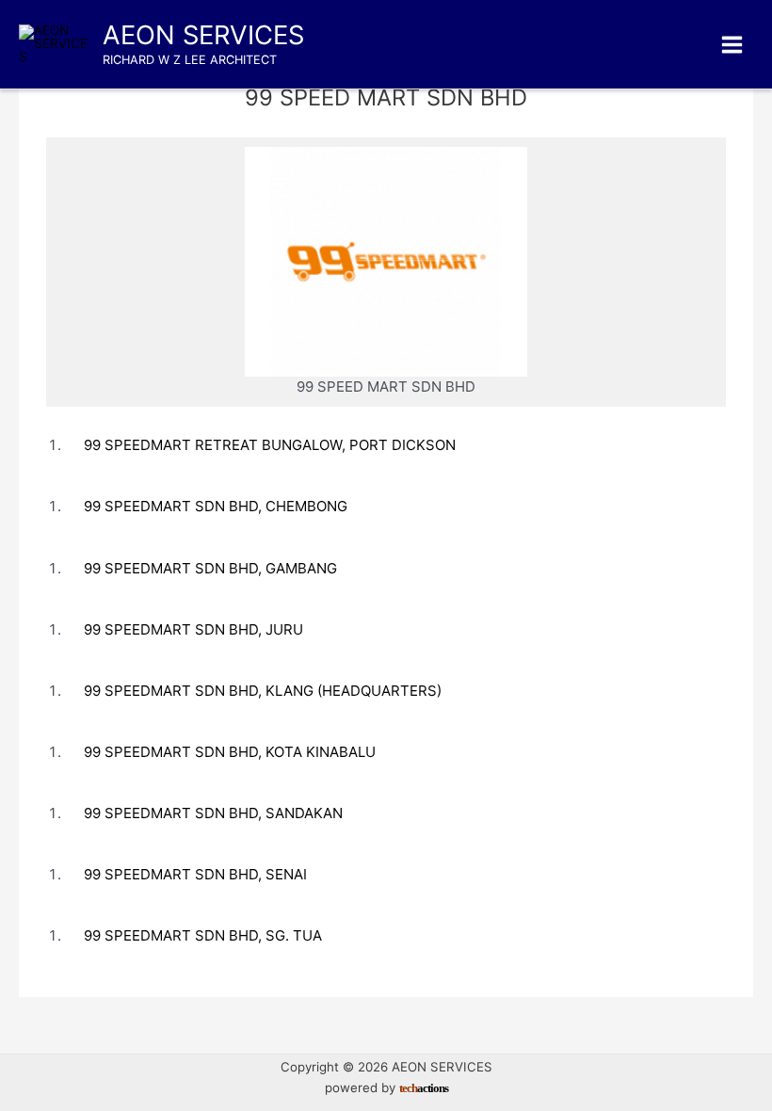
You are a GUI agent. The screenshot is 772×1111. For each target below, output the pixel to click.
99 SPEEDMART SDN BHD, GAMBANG (210, 568)
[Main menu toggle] (732, 44)
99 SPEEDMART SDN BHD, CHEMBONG (215, 506)
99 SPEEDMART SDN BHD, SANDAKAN (213, 813)
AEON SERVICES (203, 35)
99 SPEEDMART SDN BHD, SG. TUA (203, 935)
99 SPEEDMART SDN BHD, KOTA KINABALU (230, 752)
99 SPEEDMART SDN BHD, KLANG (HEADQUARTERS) (263, 691)
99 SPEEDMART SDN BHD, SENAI (195, 874)
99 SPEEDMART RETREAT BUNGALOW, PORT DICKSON (270, 445)
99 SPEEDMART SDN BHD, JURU (193, 629)
